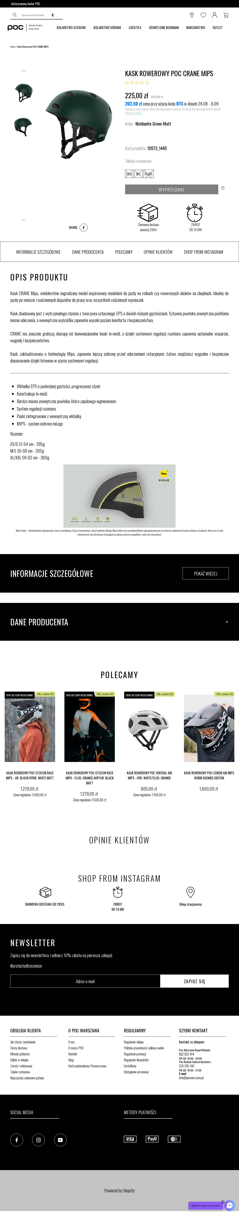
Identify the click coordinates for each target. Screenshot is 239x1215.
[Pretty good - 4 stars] (142, 83)
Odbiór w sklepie (19, 1059)
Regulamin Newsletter (136, 1059)
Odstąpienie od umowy (136, 1071)
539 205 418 (186, 1065)
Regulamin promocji (135, 1053)
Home (12, 46)
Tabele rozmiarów (20, 1071)
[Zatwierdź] (15, 15)
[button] (52, 15)
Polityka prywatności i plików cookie (144, 1047)
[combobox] (41, 15)
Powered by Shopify (119, 1190)
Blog (71, 1059)
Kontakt (72, 1053)
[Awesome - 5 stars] (147, 83)
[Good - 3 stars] (137, 83)
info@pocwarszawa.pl (191, 1077)
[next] (235, 747)
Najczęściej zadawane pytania (27, 1077)
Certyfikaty (130, 1065)
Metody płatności (20, 1053)
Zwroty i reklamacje (21, 1065)
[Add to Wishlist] (224, 189)
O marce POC (76, 1047)
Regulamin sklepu (134, 1041)
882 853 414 (186, 1054)
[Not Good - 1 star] (127, 83)
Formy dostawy (18, 1047)
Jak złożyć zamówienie (22, 1041)
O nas (71, 1041)
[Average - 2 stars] (132, 83)
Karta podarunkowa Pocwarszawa (87, 1065)
